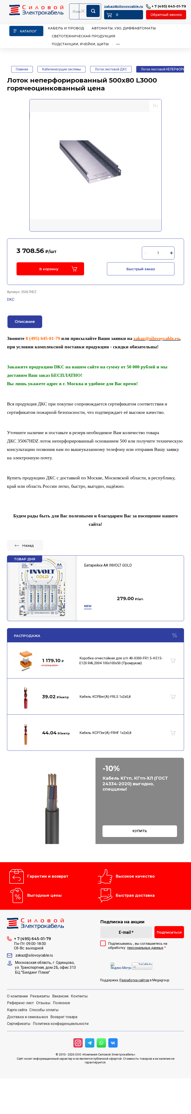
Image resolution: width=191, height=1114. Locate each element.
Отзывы (43, 1003)
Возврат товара (63, 1017)
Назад (28, 545)
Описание (25, 321)
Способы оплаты (44, 1010)
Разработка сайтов (134, 980)
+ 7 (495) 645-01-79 (168, 6)
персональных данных (145, 948)
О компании (17, 996)
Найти (93, 11)
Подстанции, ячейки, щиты (80, 44)
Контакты (79, 996)
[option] (95, 165)
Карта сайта (17, 1010)
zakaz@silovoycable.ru (123, 6)
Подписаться (169, 932)
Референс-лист (20, 1003)
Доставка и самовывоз (27, 1017)
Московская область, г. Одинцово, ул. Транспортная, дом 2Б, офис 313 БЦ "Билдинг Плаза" (45, 967)
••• (118, 44)
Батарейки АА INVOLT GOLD (108, 565)
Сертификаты (19, 1024)
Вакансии (60, 996)
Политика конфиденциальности (61, 1024)
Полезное (61, 1003)
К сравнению (155, 105)
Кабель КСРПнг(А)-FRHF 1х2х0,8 (105, 733)
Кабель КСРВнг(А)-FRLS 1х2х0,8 (105, 697)
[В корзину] (173, 661)
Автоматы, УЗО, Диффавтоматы (124, 28)
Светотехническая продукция (83, 36)
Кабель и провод (66, 28)
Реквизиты (40, 996)
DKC (10, 299)
